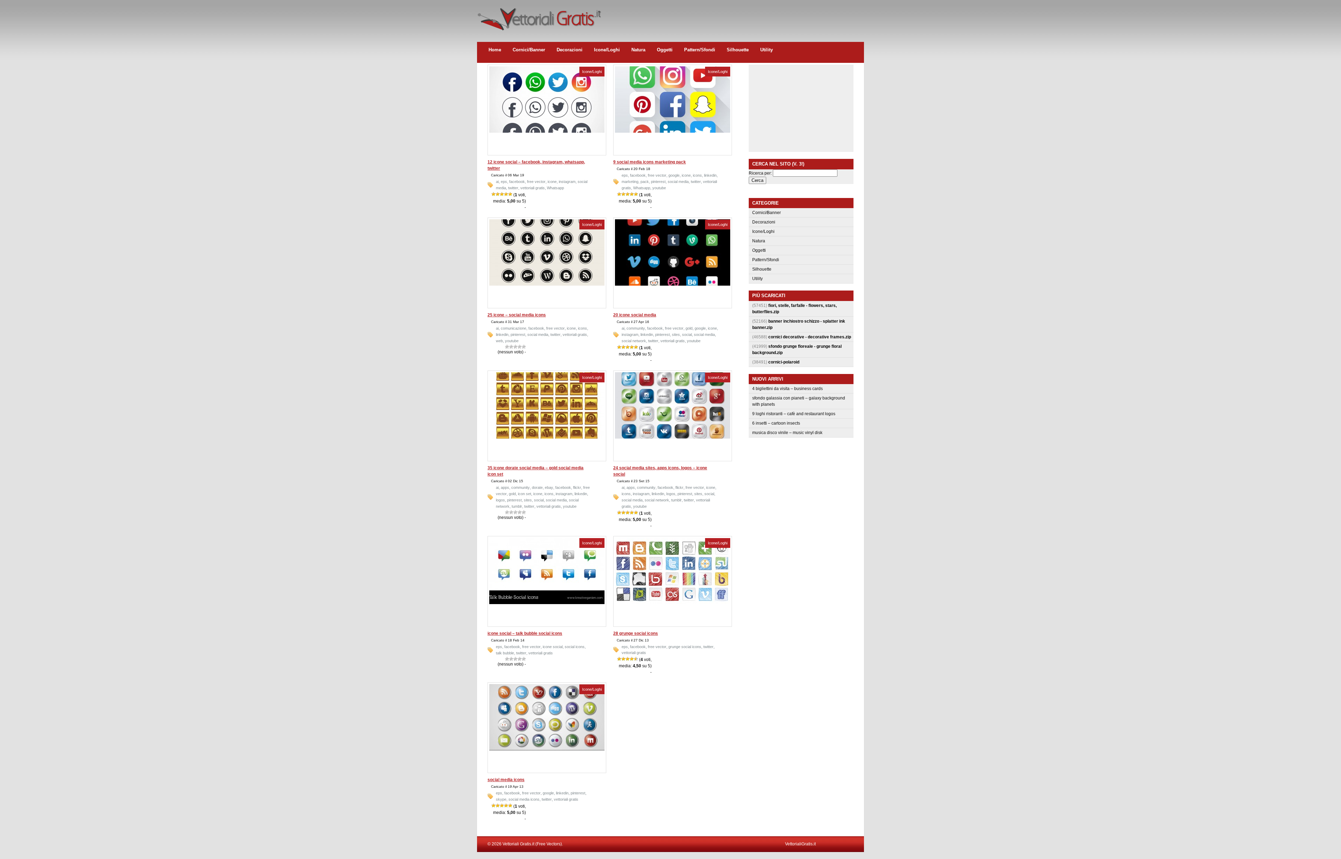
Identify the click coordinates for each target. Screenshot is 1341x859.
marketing (630, 181)
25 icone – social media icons (517, 315)
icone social (553, 647)
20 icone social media (634, 315)
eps (504, 181)
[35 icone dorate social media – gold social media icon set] (546, 437)
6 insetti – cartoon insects (776, 423)
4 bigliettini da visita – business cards (787, 388)
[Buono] (506, 194)
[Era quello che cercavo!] (510, 194)
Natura (638, 49)
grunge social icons (684, 647)
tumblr (517, 506)
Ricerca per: (760, 173)
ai (497, 181)
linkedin (710, 175)
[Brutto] (498, 194)
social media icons (506, 779)
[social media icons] (546, 749)
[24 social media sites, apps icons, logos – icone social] (672, 437)
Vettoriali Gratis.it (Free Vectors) (539, 17)
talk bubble (505, 653)
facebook (517, 181)
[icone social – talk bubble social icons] (546, 602)
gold (689, 328)
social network (634, 341)
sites (676, 334)
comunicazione (513, 328)
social (687, 334)
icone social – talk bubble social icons (525, 633)
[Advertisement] (737, 15)
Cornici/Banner (529, 49)
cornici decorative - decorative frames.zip (809, 337)
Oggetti (665, 49)
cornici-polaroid (783, 362)
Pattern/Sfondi (699, 49)
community (635, 328)
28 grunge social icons (635, 633)
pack (644, 181)
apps (505, 487)
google (674, 175)
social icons (575, 647)
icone (552, 181)
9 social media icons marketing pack (649, 162)
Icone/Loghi (607, 49)
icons (697, 175)
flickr (577, 487)
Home (495, 49)
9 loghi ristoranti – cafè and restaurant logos (793, 413)
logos (500, 500)
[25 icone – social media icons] (546, 284)
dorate (537, 487)
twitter (513, 188)
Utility (766, 49)
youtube (659, 188)
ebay (549, 487)
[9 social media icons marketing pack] (672, 131)
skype (501, 799)
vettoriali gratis (532, 188)
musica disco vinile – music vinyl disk (787, 432)
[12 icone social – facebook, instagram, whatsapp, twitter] (546, 131)
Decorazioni (569, 49)
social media (678, 181)
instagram (567, 181)
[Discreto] (502, 194)
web (499, 341)
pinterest (658, 181)
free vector (536, 181)
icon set (524, 494)
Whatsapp (555, 188)
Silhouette (738, 49)
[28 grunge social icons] (672, 602)
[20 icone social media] (672, 284)
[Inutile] (493, 194)
